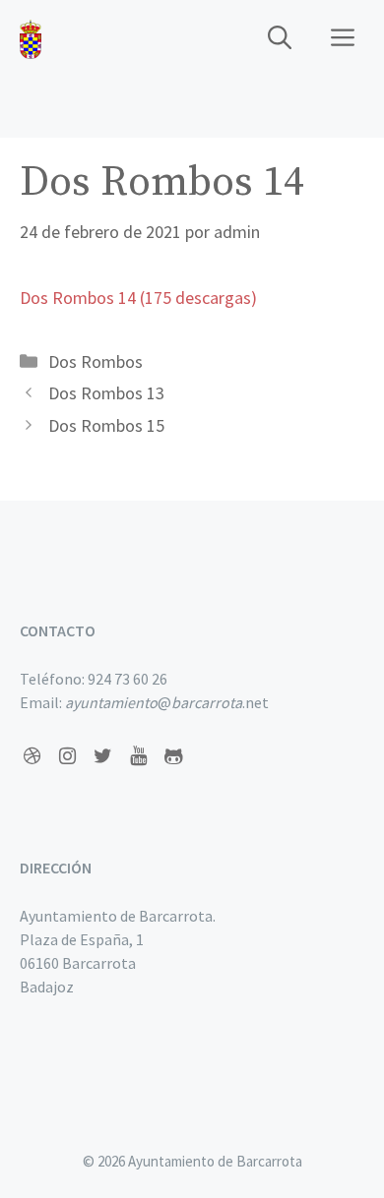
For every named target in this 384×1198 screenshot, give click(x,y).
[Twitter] (102, 756)
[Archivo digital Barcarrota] (30, 39)
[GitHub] (173, 756)
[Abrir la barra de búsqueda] (279, 39)
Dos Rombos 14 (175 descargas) (138, 297)
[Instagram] (67, 756)
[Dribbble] (31, 756)
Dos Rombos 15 (106, 425)
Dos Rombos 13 (106, 393)
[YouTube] (138, 756)
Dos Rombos (95, 361)
